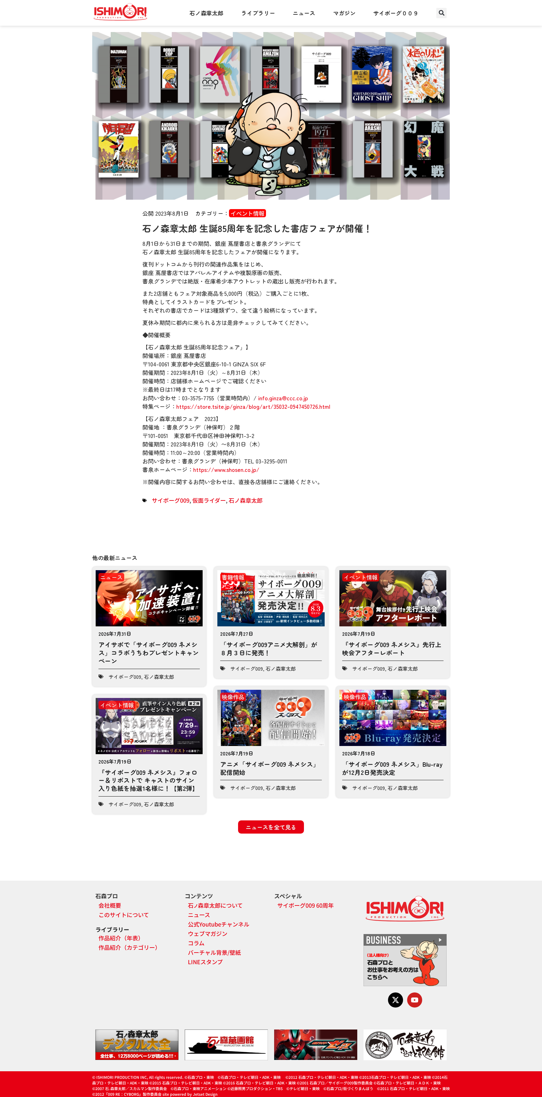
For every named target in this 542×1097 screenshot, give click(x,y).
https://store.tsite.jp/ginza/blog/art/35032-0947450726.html (253, 406)
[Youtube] (414, 1000)
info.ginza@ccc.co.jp (283, 398)
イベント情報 (247, 213)
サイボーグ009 (170, 500)
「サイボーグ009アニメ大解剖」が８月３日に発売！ (268, 648)
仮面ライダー (209, 500)
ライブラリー (258, 13)
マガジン (344, 13)
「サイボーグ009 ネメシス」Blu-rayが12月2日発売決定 (392, 768)
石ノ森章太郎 (206, 13)
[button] (441, 13)
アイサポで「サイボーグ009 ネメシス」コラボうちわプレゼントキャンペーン (148, 652)
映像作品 (233, 697)
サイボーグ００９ (395, 13)
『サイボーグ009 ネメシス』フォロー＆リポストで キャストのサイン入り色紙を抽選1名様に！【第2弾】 (148, 780)
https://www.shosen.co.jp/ (226, 469)
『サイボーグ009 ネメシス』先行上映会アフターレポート (391, 648)
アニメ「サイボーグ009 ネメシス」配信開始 (269, 768)
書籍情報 (233, 577)
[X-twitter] (395, 1000)
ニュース (304, 13)
